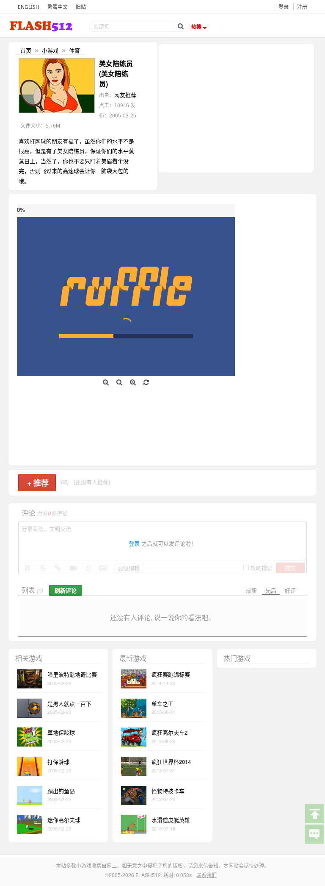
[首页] (41, 26)
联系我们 (206, 874)
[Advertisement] (236, 107)
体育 (74, 50)
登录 (283, 7)
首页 (25, 50)
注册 (302, 7)
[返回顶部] (314, 813)
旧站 (81, 7)
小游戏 (50, 50)
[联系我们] (314, 833)
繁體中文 (57, 7)
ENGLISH (28, 7)
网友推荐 (125, 95)
